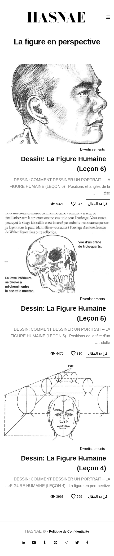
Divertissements (92, 149)
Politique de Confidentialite (69, 531)
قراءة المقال (98, 204)
